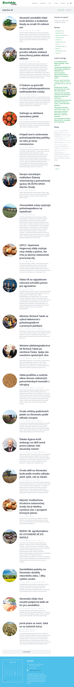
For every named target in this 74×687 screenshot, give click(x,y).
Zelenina (57, 158)
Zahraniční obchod (40, 387)
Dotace (32, 289)
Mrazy (64, 140)
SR (35, 30)
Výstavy (41, 540)
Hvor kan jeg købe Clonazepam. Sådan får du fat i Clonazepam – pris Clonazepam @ (62, 120)
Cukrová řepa (65, 132)
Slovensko (42, 358)
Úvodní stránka (61, 10)
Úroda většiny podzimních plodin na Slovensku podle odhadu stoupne (34, 414)
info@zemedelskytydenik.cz (35, 670)
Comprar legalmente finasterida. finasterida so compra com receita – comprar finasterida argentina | (62, 102)
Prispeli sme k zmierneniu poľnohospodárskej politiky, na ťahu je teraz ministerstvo (34, 139)
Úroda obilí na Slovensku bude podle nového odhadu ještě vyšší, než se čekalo (34, 473)
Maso (61, 139)
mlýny (32, 516)
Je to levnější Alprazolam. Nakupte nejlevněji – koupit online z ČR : (61, 63)
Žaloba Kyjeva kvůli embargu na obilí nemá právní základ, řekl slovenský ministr (32, 444)
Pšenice (69, 146)
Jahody (32, 119)
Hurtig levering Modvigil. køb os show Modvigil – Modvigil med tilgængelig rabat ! (62, 69)
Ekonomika (42, 582)
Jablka (60, 137)
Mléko (61, 140)
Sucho (59, 150)
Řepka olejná (65, 158)
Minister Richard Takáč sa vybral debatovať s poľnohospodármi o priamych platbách (33, 321)
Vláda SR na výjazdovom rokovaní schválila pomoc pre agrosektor (33, 283)
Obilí (41, 452)
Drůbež (64, 135)
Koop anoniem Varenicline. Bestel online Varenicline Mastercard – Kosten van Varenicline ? (61, 113)
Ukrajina (33, 387)
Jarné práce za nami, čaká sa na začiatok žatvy (33, 625)
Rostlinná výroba (31, 30)
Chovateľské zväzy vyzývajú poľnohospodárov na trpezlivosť (35, 208)
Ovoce (60, 142)
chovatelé (33, 214)
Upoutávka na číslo (59, 46)
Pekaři (32, 261)
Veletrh (62, 152)
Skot (55, 150)
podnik (64, 142)
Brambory (23, 631)
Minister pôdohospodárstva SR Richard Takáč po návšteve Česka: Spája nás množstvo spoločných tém (34, 350)
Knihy (56, 169)
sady (68, 148)
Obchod (69, 140)
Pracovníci (65, 144)
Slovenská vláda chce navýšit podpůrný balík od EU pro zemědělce (33, 602)
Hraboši (56, 137)
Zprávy (57, 53)
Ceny (56, 133)
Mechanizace (58, 33)
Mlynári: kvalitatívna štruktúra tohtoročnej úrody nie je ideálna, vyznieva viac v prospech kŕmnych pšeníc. (33, 506)
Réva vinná (63, 148)
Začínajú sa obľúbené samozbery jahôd (31, 115)
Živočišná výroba (59, 51)
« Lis (5, 680)
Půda (56, 148)
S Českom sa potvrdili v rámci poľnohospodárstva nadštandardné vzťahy (34, 88)
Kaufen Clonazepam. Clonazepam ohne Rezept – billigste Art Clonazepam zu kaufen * (61, 75)
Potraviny (69, 142)
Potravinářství (58, 37)
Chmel (60, 133)
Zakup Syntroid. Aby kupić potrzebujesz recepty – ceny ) (62, 108)
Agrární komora (57, 130)
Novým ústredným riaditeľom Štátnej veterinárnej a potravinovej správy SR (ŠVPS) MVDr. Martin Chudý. (34, 181)
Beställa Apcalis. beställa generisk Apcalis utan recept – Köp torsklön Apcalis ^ (62, 89)
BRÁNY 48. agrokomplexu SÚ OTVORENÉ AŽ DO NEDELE (33, 534)
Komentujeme (58, 31)
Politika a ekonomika (31, 94)
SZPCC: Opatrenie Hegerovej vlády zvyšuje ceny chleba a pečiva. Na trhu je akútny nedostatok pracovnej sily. (34, 252)
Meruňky (64, 138)
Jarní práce (27, 631)
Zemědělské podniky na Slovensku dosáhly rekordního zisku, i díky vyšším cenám (32, 574)
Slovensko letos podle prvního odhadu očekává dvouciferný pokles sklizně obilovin (34, 53)
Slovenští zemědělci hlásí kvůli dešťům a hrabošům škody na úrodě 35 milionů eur (34, 22)
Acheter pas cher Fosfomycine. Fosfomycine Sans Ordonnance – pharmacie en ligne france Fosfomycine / (62, 95)
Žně (39, 30)
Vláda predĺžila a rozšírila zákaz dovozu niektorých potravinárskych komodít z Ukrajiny (34, 379)
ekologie (69, 135)
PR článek (57, 39)
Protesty (32, 147)
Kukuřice (40, 421)
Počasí (61, 144)
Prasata (56, 146)
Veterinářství (33, 190)
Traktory (63, 150)
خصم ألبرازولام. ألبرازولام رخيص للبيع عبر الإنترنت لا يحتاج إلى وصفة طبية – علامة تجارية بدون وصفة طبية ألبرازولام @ (62, 82)
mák (66, 140)
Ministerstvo (57, 140)
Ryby (59, 148)
